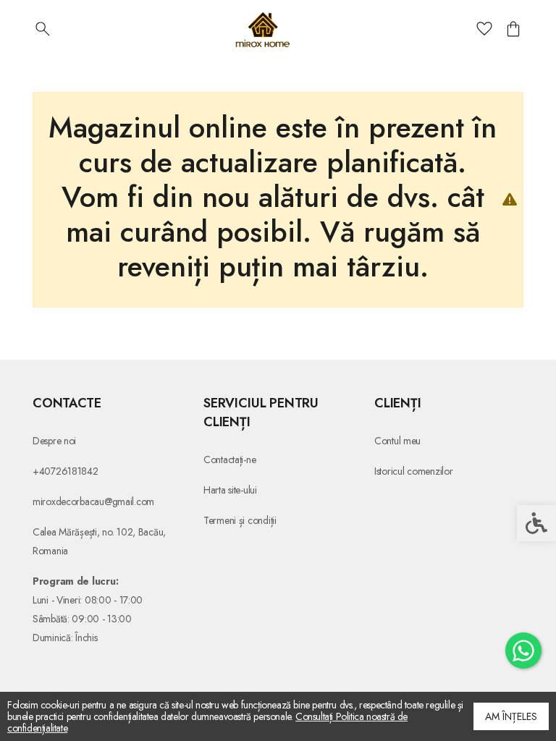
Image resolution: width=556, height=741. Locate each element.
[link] (523, 650)
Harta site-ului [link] (230, 490)
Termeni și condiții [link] (240, 520)
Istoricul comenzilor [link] (413, 471)
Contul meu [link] (397, 440)
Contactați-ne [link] (229, 459)
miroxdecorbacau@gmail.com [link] (93, 501)
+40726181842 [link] (65, 471)
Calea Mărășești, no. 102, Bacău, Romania (99, 541)
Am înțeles (511, 716)
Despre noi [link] (54, 440)
